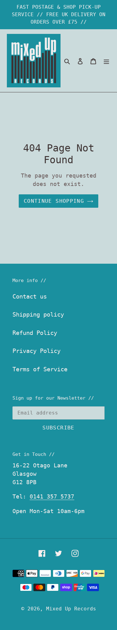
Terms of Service (39, 369)
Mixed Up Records (71, 609)
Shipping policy (38, 314)
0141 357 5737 (52, 496)
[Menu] (106, 60)
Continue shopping (54, 201)
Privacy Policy (36, 350)
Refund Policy (34, 332)
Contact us (29, 296)
